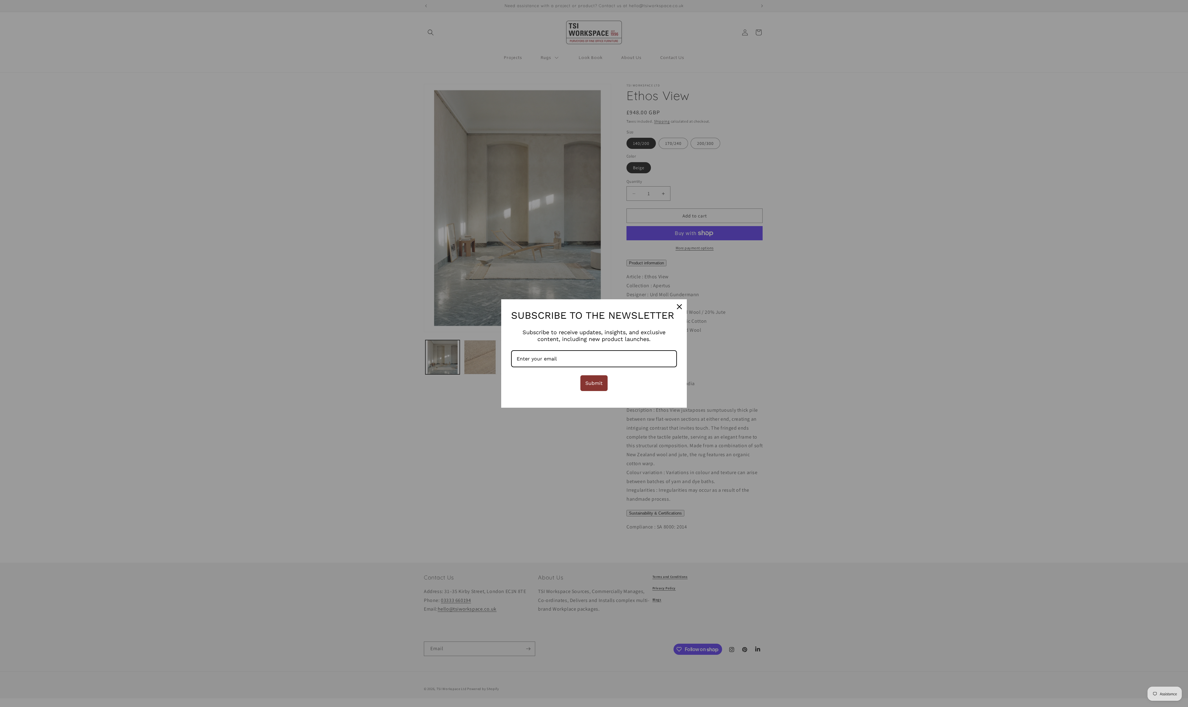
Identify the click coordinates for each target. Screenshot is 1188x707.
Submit (594, 383)
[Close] (679, 306)
